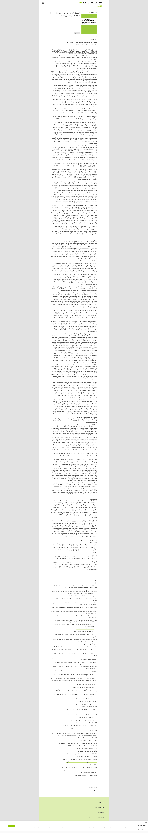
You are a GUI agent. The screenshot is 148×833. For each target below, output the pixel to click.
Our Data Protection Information (142, 829)
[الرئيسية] (90, 3)
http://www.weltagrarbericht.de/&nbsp (84, 775)
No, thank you (4, 825)
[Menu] (43, 3)
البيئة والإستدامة (93, 793)
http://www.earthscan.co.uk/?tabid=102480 (83, 631)
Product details (93, 787)
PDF (96, 36)
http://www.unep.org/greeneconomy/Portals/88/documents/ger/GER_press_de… (73, 634)
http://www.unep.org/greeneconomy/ (85, 628)
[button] (77, 33)
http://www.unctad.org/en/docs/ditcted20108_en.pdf (85, 680)
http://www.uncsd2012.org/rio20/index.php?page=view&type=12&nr (81, 762)
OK (11, 825)
